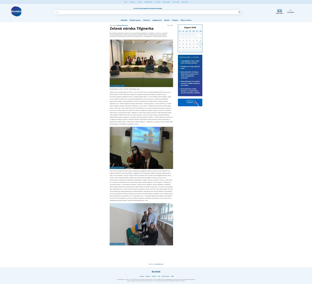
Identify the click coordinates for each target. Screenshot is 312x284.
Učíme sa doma (186, 20)
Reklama (154, 276)
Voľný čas (146, 20)
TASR (125, 2)
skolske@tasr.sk (159, 264)
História (167, 20)
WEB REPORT (166, 2)
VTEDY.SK (157, 2)
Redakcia (148, 276)
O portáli (142, 276)
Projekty (175, 20)
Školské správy (135, 20)
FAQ (159, 276)
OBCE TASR (176, 2)
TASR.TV (139, 2)
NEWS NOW (185, 2)
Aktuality (124, 20)
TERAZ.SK (132, 2)
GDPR (172, 276)
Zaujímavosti (157, 20)
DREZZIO (152, 280)
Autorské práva (165, 276)
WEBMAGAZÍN (148, 2)
